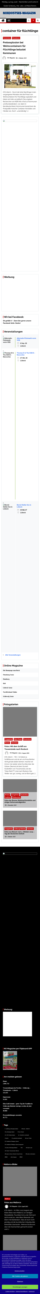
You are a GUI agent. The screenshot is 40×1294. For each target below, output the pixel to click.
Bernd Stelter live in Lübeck (24, 506)
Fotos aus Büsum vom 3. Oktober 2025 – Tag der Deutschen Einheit (19, 833)
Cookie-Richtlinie (10, 1291)
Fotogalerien (8, 739)
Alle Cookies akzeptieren (20, 1276)
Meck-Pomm (18, 739)
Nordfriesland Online (10, 692)
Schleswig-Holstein (19, 828)
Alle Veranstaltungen (13, 655)
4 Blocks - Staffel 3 (25, 1128)
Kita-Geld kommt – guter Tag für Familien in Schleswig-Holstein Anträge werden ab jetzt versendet (18, 1106)
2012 (6, 1157)
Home (5, 1081)
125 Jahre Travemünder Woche (12, 1150)
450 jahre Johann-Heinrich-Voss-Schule (13, 1153)
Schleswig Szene (8, 696)
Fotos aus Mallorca (12, 1202)
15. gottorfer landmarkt (17, 1138)
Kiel (4, 683)
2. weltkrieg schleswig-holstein (11, 1128)
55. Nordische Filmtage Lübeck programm (14, 1144)
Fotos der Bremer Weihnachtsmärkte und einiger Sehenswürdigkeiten (19, 801)
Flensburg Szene (8, 675)
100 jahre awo (29, 1147)
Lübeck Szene (7, 688)
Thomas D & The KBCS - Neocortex (26, 354)
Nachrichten (7, 38)
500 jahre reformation (30, 1153)
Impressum (32, 1291)
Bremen (7, 794)
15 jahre (6, 1138)
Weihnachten (16, 797)
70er (22, 1147)
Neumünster (16, 38)
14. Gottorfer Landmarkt (23, 1135)
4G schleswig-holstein (9, 1131)
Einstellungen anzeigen (20, 1287)
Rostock (7, 742)
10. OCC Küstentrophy (10, 1135)
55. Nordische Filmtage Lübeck (12, 1141)
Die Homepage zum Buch (11, 670)
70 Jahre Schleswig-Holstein (11, 1147)
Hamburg (6, 679)
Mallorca (7, 1199)
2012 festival (13, 1157)
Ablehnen (20, 1281)
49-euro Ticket (28, 1138)
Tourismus (15, 742)
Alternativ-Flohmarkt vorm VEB (26, 339)
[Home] (3, 20)
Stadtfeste (8, 797)
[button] (29, 20)
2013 (21, 1157)
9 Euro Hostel (21, 1131)
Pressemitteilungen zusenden (12, 1115)
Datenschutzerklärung (22, 1291)
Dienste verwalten (19, 1271)
